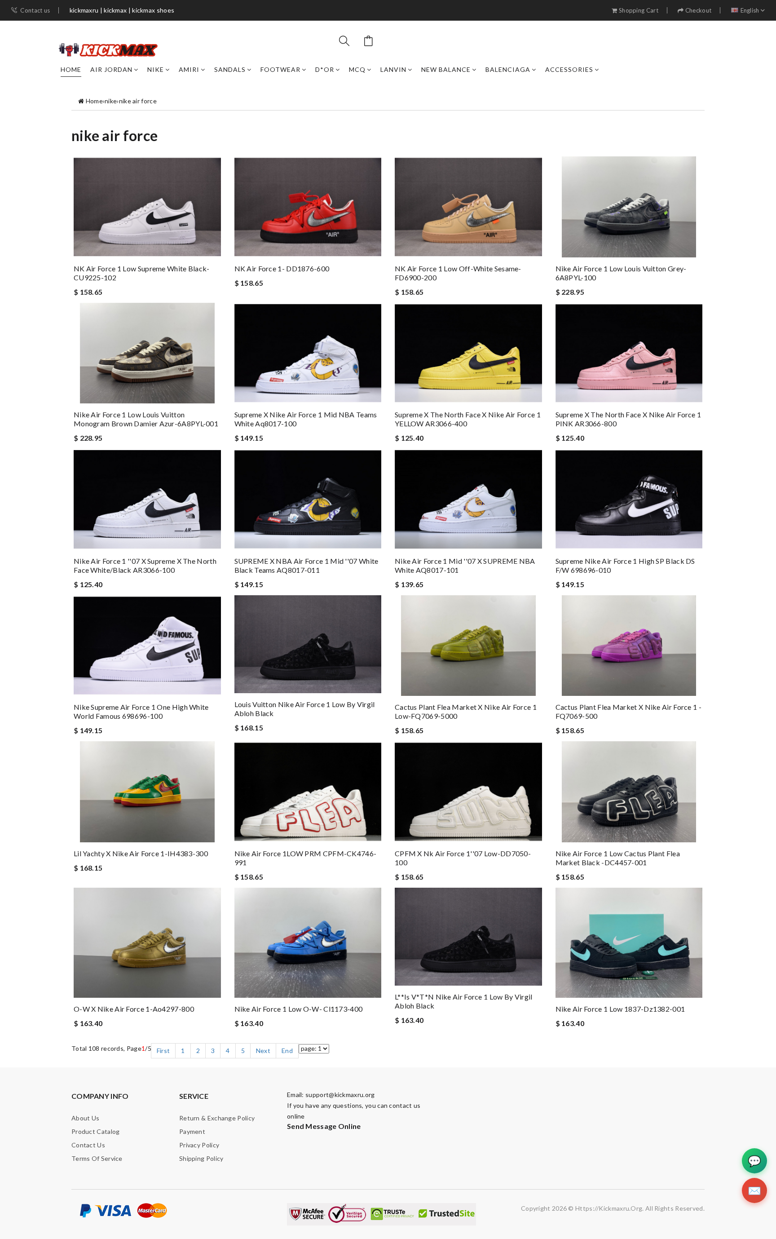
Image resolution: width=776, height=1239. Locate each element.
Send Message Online (324, 1126)
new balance (446, 69)
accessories (569, 69)
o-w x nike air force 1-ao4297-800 (134, 1008)
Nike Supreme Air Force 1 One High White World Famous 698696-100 (141, 711)
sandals (230, 69)
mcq (357, 69)
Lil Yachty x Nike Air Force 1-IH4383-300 (141, 853)
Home (71, 69)
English (750, 10)
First (163, 1050)
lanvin (393, 69)
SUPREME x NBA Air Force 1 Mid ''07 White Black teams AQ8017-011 (306, 565)
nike (155, 69)
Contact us (35, 10)
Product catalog (95, 1131)
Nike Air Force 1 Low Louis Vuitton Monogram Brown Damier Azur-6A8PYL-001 (146, 419)
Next (263, 1050)
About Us (85, 1118)
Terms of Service (97, 1158)
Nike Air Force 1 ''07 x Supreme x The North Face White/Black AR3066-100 (145, 565)
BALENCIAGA (507, 69)
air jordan (111, 69)
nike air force (138, 101)
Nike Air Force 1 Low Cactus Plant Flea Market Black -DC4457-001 (618, 858)
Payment (192, 1131)
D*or (324, 69)
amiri (189, 69)
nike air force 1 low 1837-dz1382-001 (620, 1008)
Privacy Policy (199, 1145)
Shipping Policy (201, 1158)
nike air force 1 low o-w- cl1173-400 (298, 1008)
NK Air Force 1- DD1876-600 (282, 268)
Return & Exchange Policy (217, 1118)
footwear (280, 69)
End (287, 1050)
